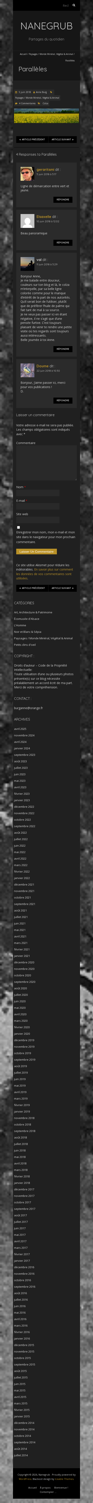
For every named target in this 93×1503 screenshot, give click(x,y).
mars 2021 (20, 943)
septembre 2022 (24, 826)
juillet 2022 (21, 839)
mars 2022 (20, 865)
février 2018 (22, 1176)
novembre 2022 (24, 813)
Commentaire (25, 443)
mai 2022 (20, 852)
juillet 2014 (21, 1455)
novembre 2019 (24, 1047)
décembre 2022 (24, 807)
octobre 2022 (22, 820)
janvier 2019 (22, 1111)
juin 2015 (20, 1384)
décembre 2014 (24, 1423)
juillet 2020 (21, 995)
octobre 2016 (22, 1280)
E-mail (21, 501)
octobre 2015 (22, 1358)
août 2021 (20, 910)
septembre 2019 (24, 1060)
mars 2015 (20, 1403)
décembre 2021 (24, 884)
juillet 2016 (21, 1300)
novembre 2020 (24, 969)
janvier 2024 (22, 748)
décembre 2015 (24, 1345)
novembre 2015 (24, 1351)
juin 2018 (20, 1150)
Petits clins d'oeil (25, 645)
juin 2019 (20, 1079)
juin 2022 (20, 845)
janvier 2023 (22, 800)
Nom (21, 487)
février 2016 (22, 1332)
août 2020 (20, 988)
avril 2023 (20, 787)
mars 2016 (20, 1325)
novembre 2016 (24, 1274)
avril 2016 (20, 1319)
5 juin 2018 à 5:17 (46, 174)
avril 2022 (20, 858)
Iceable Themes (64, 1479)
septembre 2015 (24, 1364)
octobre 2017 (22, 1202)
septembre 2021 (24, 904)
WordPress (25, 1479)
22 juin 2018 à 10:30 (48, 370)
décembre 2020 (24, 962)
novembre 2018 (24, 1118)
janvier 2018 (22, 1183)
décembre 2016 (24, 1267)
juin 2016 (20, 1306)
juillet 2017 (21, 1222)
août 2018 (20, 1137)
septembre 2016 (24, 1287)
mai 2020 (20, 1008)
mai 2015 (20, 1390)
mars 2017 (20, 1248)
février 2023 (22, 794)
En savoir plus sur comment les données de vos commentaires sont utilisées (44, 573)
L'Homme (20, 625)
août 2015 (20, 1371)
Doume (43, 366)
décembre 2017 (24, 1189)
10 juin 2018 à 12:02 (48, 221)
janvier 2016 (22, 1338)
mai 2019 (20, 1085)
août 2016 (20, 1293)
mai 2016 (20, 1312)
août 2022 (20, 833)
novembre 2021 (24, 891)
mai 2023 (20, 781)
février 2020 (22, 1027)
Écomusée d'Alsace (26, 619)
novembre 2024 (24, 735)
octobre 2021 (22, 897)
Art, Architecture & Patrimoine (33, 612)
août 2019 (20, 1066)
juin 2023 (20, 774)
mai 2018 (20, 1157)
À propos (45, 1487)
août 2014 (20, 1449)
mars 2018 (20, 1170)
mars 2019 (20, 1098)
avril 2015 (20, 1397)
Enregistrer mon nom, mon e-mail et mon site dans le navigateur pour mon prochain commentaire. (45, 537)
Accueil (23, 54)
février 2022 (22, 871)
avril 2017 (20, 1241)
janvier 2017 (22, 1261)
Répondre (63, 199)
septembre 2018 (24, 1131)
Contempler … (48, 1491)
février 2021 (22, 949)
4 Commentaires (27, 103)
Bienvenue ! (61, 1487)
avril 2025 (20, 729)
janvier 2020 (22, 1034)
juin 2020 (20, 1001)
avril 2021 (20, 936)
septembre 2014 (24, 1442)
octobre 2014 (22, 1436)
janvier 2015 (22, 1416)
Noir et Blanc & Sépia (27, 632)
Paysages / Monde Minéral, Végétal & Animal (51, 54)
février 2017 (22, 1254)
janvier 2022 (22, 878)
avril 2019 (20, 1092)
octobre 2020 (22, 975)
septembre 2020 (24, 982)
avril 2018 (20, 1163)
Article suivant (61, 139)
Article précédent (33, 139)
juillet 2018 (21, 1144)
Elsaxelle (44, 216)
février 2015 (22, 1410)
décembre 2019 (24, 1040)
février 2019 (22, 1105)
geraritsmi (45, 169)
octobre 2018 (22, 1124)
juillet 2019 (21, 1072)
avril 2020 (20, 1014)
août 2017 (20, 1215)
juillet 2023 (21, 768)
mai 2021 (20, 930)
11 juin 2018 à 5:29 (47, 264)
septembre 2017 (24, 1209)
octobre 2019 (22, 1053)
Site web (22, 514)
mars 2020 (20, 1021)
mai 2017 (20, 1235)
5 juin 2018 (24, 92)
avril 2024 (20, 742)
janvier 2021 (22, 956)
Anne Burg (41, 92)
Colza (45, 103)
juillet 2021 (21, 917)
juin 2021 (20, 923)
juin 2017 (20, 1228)
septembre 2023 (24, 755)
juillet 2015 (21, 1377)
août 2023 (20, 761)
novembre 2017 (24, 1196)
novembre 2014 (24, 1429)
